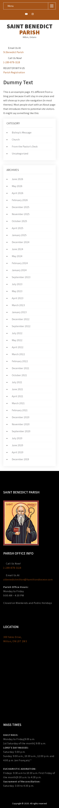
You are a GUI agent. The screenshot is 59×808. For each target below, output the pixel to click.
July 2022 (17, 333)
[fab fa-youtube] (26, 14)
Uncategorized (20, 153)
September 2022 (21, 326)
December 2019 (20, 459)
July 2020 (17, 438)
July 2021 (17, 382)
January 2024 (19, 270)
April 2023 (17, 298)
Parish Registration (14, 72)
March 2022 (18, 354)
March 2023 (18, 305)
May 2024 (17, 256)
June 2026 (17, 179)
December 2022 (21, 319)
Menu (11, 6)
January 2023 (19, 312)
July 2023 (17, 284)
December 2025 (20, 207)
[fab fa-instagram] (33, 14)
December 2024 (20, 242)
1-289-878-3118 (11, 62)
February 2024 (20, 263)
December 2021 (20, 368)
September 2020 (21, 431)
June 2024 (17, 249)
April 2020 (17, 452)
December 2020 (20, 417)
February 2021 (20, 410)
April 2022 (17, 347)
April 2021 (17, 396)
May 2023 (17, 291)
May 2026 (17, 186)
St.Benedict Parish (13, 52)
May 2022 (17, 340)
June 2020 (17, 445)
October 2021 (19, 375)
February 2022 (20, 361)
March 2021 (18, 403)
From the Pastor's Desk (25, 146)
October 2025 (19, 221)
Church (16, 139)
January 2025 (19, 235)
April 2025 (17, 228)
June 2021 (17, 389)
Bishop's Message (21, 132)
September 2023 (21, 277)
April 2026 (17, 193)
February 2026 (20, 200)
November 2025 (21, 214)
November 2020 (21, 424)
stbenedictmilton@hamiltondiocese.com (28, 579)
